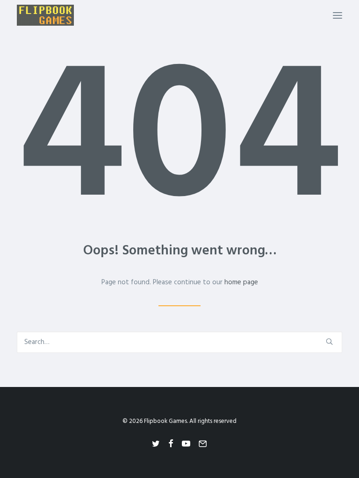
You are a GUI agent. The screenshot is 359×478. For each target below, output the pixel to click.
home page (241, 282)
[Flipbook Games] (45, 15)
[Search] (179, 342)
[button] (337, 15)
